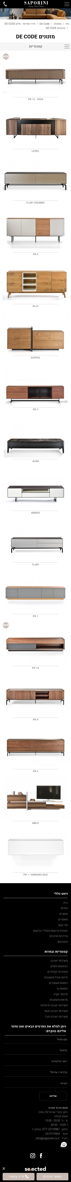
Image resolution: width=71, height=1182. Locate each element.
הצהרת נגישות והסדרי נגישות (50, 930)
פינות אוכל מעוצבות (56, 977)
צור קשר (63, 925)
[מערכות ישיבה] (36, 4)
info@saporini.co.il (47, 1138)
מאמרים (63, 919)
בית (65, 903)
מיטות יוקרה (60, 994)
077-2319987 (50, 1129)
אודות (64, 908)
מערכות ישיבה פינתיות (54, 1005)
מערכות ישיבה (59, 960)
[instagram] (31, 1154)
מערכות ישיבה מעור (56, 1011)
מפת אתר (62, 942)
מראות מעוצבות (59, 999)
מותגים (63, 914)
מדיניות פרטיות (59, 936)
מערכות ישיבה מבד (56, 1016)
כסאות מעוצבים (58, 983)
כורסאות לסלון (59, 966)
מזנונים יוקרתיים (57, 972)
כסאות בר (62, 988)
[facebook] (39, 1154)
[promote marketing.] (35, 1167)
